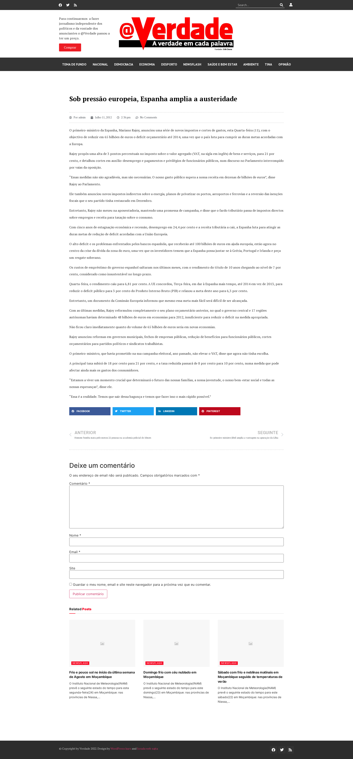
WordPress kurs (121, 748)
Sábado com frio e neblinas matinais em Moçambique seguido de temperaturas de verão (250, 676)
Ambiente (251, 64)
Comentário (79, 483)
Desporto (169, 64)
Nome (75, 535)
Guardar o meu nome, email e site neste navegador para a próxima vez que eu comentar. (142, 584)
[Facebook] (60, 5)
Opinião (284, 64)
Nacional (100, 64)
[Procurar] (282, 5)
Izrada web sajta (147, 748)
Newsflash (192, 64)
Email (74, 551)
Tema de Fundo (74, 64)
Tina (268, 64)
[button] (90, 411)
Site (72, 568)
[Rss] (75, 5)
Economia (147, 64)
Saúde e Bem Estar (222, 64)
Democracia (123, 64)
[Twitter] (68, 5)
